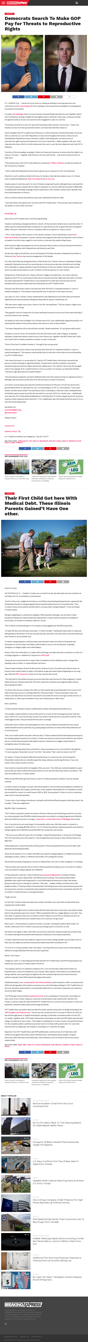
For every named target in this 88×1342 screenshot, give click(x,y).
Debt (25, 1045)
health (36, 441)
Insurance (43, 441)
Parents (66, 1045)
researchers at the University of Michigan (53, 819)
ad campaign (18, 114)
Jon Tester (17, 256)
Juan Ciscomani (34, 179)
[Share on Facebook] (18, 96)
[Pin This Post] (44, 96)
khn (50, 441)
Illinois (37, 1045)
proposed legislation (51, 875)
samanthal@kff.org (13, 410)
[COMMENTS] (69, 96)
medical (58, 1045)
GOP (30, 441)
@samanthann (11, 412)
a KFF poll (45, 655)
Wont (7, 1046)
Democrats (23, 441)
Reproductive (75, 441)
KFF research (21, 674)
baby (20, 1045)
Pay (54, 441)
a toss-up (50, 179)
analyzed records (36, 996)
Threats (19, 442)
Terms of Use (24, 1337)
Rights (7, 442)
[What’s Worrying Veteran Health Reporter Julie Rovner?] (71, 473)
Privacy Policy (36, 1337)
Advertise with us (10, 1337)
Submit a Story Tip (13, 431)
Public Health (62, 441)
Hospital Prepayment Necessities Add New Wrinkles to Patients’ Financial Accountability (44, 479)
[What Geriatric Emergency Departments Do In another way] (17, 473)
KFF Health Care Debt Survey (17, 1012)
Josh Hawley (25, 106)
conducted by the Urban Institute (37, 982)
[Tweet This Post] (31, 96)
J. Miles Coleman (57, 163)
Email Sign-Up (10, 213)
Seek (13, 442)
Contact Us (9, 426)
